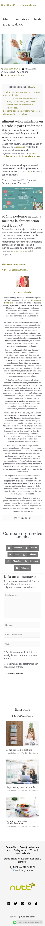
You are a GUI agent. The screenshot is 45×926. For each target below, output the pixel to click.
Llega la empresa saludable (20, 787)
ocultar (33, 87)
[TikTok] (36, 903)
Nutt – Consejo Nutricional (15, 270)
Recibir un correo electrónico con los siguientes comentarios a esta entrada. (21, 655)
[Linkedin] (22, 518)
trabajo (28, 171)
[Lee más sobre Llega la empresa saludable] (22, 771)
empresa (20, 147)
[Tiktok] (29, 518)
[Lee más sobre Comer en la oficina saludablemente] (22, 807)
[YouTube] (29, 903)
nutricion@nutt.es (24, 870)
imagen (25, 251)
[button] (15, 548)
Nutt (3, 5)
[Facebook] (19, 518)
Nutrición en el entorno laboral (22, 5)
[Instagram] (15, 518)
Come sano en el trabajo (19, 749)
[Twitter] (26, 518)
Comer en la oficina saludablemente (16, 822)
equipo (15, 251)
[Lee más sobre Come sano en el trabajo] (22, 733)
